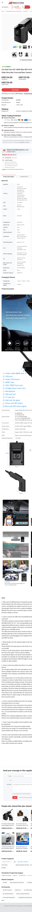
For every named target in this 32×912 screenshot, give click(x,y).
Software (4, 867)
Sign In (4, 169)
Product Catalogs (23, 861)
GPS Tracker (4, 865)
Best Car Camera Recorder (22, 893)
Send (15, 797)
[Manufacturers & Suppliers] (16, 2)
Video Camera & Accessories (17, 882)
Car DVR (5, 882)
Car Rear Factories (7, 890)
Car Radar (29, 882)
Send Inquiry (15, 90)
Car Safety (25, 11)
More (3, 900)
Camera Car (18, 890)
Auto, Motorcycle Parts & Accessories (13, 11)
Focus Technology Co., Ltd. (19, 905)
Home (3, 11)
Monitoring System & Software (23, 865)
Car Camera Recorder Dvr (9, 897)
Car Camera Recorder (8, 893)
